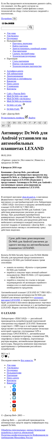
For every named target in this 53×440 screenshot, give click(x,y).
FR (25, 123)
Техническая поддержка (24, 56)
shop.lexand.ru (28, 197)
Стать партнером (20, 61)
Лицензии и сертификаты (19, 78)
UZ (45, 123)
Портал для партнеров (23, 63)
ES (19, 123)
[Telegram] (14, 387)
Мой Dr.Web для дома (17, 96)
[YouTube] (14, 402)
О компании (13, 86)
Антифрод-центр (15, 71)
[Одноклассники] (14, 410)
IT (30, 123)
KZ (40, 123)
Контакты (11, 89)
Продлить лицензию (22, 43)
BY (3, 126)
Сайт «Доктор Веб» (16, 93)
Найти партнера (20, 46)
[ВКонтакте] (14, 391)
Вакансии (11, 81)
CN (9, 123)
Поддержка (12, 38)
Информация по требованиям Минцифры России (24, 436)
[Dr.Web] (8, 24)
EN (14, 123)
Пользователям (14, 373)
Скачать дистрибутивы (23, 53)
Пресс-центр (13, 83)
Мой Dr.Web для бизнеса (19, 98)
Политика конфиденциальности (17, 435)
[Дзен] (14, 395)
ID (8, 126)
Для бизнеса (13, 36)
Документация (19, 51)
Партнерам (12, 375)
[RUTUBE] (14, 406)
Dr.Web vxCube (14, 105)
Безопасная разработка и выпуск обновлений (23, 431)
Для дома (11, 33)
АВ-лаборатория (15, 73)
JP (34, 123)
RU (3, 123)
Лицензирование (15, 76)
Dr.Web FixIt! (13, 109)
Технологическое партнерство (27, 66)
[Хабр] (14, 398)
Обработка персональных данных (17, 430)
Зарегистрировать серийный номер (29, 48)
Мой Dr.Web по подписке (19, 101)
